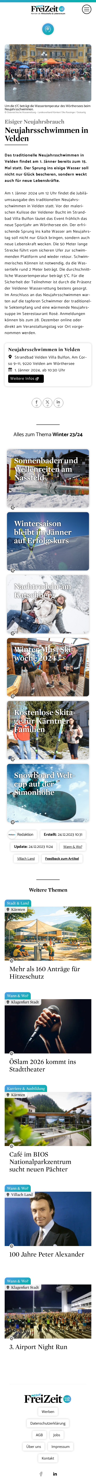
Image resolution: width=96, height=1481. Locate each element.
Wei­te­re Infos (22, 378)
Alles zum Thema (48, 434)
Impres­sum (60, 1446)
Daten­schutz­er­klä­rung (48, 1423)
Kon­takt (48, 1458)
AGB (39, 1435)
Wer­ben (48, 1411)
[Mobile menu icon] (86, 9)
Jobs (56, 1435)
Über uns (33, 1446)
